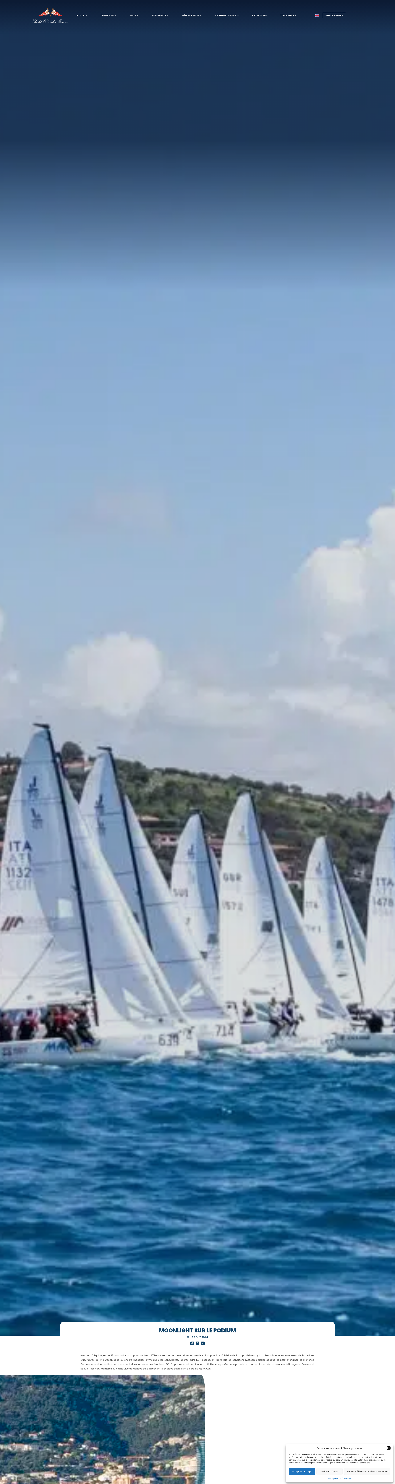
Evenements (159, 15)
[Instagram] (192, 1343)
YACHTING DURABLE (225, 15)
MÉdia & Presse (190, 15)
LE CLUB (80, 15)
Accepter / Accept (302, 1471)
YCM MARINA (287, 15)
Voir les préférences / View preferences (367, 1471)
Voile (133, 15)
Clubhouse (107, 15)
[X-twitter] (203, 1343)
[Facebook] (197, 1343)
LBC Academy (260, 15)
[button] (388, 1448)
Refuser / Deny (329, 1471)
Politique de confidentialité (339, 1478)
